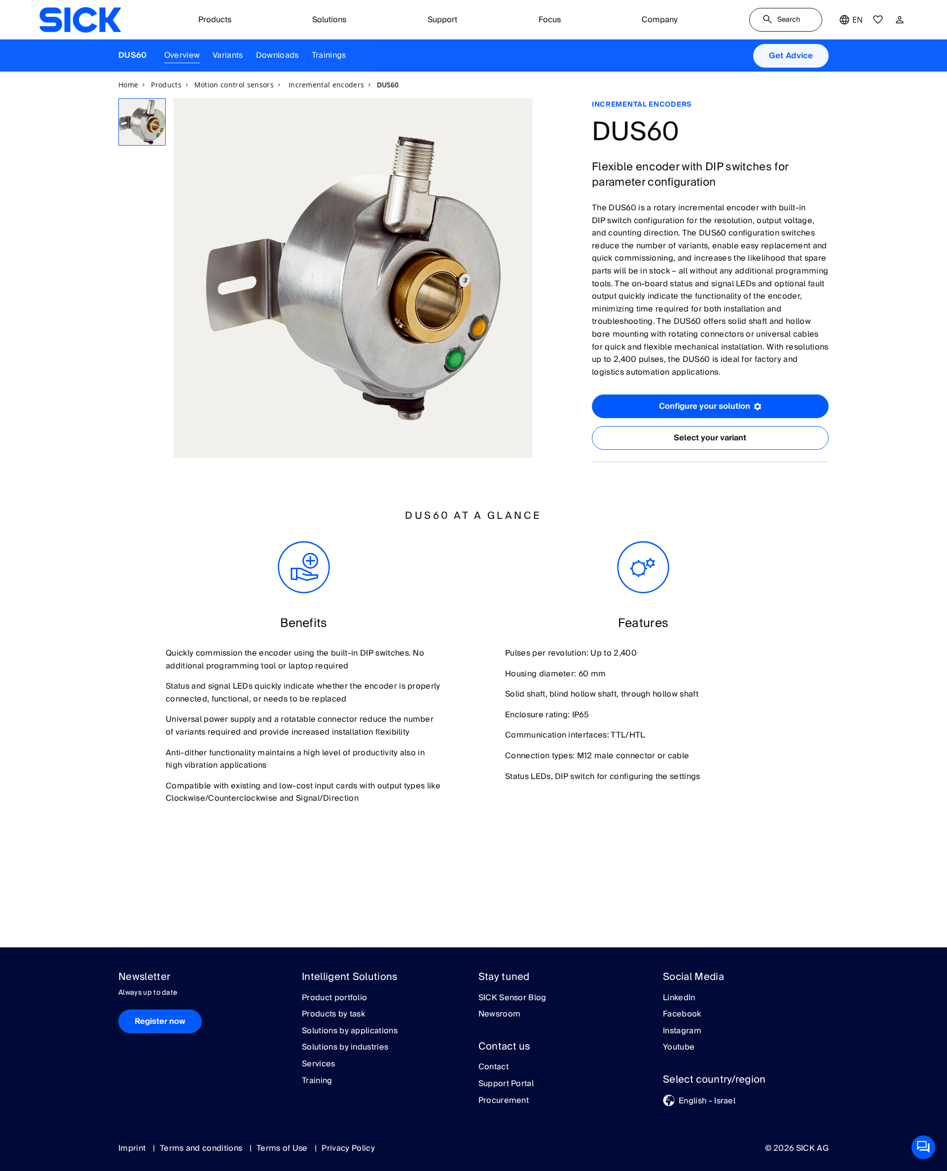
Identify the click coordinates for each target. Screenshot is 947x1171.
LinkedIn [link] (679, 998)
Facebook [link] (682, 1014)
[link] (80, 20)
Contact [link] (493, 1067)
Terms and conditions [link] (202, 1148)
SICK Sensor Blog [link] (512, 998)
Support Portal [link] (506, 1084)
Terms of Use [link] (283, 1148)
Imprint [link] (133, 1148)
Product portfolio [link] (334, 998)
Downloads (277, 55)
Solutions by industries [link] (345, 1047)
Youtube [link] (678, 1047)
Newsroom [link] (499, 1014)
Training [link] (317, 1081)
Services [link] (318, 1064)
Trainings (329, 55)
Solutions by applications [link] (350, 1031)
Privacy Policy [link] (348, 1148)
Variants (228, 55)
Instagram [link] (682, 1031)
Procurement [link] (503, 1100)
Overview (182, 55)
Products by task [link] (333, 1014)
